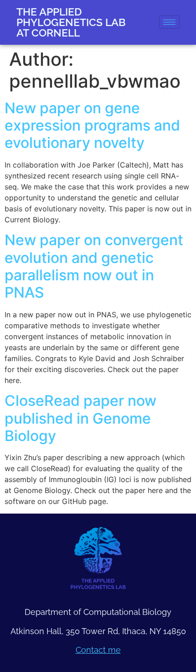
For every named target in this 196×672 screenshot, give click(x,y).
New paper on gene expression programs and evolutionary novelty (92, 125)
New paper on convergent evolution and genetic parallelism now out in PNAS (94, 266)
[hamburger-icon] (169, 22)
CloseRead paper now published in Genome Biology (80, 418)
